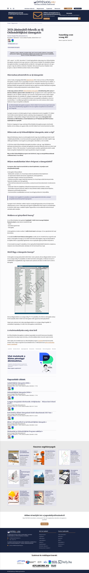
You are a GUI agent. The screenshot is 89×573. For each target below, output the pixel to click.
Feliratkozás (46, 18)
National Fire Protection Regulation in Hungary (49, 493)
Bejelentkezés (78, 8)
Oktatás (60, 546)
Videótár (41, 542)
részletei (40, 340)
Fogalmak (41, 536)
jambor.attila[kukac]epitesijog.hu (16, 545)
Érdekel (10, 17)
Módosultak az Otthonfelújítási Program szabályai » (25, 431)
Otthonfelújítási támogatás (30, 91)
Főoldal (8, 23)
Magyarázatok (40, 8)
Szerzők (60, 538)
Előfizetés (69, 8)
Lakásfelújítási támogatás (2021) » (18, 383)
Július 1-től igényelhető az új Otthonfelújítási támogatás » (27, 422)
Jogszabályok (42, 540)
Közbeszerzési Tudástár (44, 548)
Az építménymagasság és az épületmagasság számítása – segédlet (25, 474)
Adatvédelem (61, 542)
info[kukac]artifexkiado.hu (14, 538)
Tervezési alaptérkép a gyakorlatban (75, 452)
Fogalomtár (49, 8)
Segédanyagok (42, 544)
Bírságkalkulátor (50, 451)
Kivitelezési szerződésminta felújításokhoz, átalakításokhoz (24, 493)
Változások (57, 8)
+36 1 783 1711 (12, 539)
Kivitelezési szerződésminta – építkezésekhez (24, 453)
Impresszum (61, 544)
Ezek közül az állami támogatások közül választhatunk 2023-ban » (29, 413)
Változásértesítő (61, 534)
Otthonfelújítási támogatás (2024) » (19, 392)
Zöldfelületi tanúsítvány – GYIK (49, 472)
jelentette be (30, 80)
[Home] (44, 2)
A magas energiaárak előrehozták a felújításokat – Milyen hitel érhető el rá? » (31, 402)
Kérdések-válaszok (30, 8)
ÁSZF (59, 540)
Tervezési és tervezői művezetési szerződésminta (75, 472)
